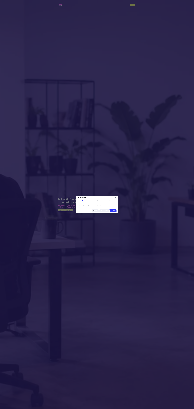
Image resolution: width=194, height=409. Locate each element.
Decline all (95, 210)
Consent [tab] (83, 200)
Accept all (113, 210)
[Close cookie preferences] (115, 197)
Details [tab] (97, 200)
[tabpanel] (97, 207)
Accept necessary (104, 210)
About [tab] (110, 200)
